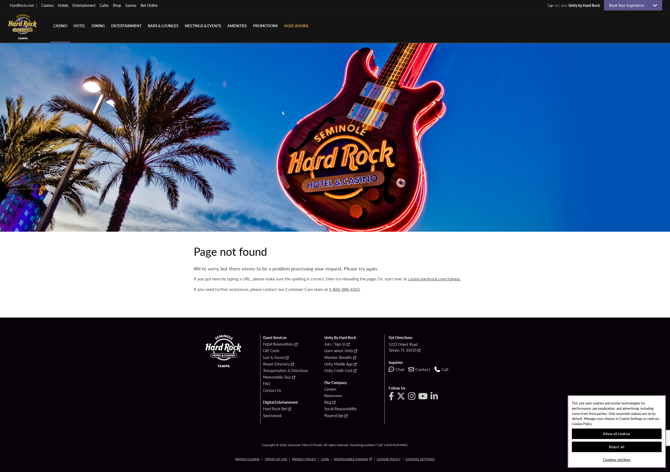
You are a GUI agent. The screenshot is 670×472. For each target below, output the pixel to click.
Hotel (79, 25)
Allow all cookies (616, 433)
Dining (98, 25)
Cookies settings (420, 459)
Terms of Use (276, 459)
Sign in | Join (574, 5)
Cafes (104, 5)
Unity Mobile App (338, 364)
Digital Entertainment (280, 402)
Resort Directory (276, 364)
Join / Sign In (334, 344)
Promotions (265, 25)
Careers (330, 389)
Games (130, 5)
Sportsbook (272, 415)
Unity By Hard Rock (340, 337)
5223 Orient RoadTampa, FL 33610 (403, 347)
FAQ (266, 383)
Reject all (616, 446)
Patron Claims (247, 459)
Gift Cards (271, 350)
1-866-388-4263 (344, 289)
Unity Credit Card (338, 370)
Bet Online (149, 5)
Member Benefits (338, 357)
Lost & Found (273, 357)
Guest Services (275, 337)
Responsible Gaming (351, 459)
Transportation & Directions (285, 370)
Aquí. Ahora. (296, 25)
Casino (60, 25)
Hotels (63, 5)
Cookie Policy (388, 459)
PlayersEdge (333, 415)
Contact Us (272, 390)
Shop (117, 5)
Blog (327, 402)
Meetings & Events (203, 25)
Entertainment (84, 5)
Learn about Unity (338, 350)
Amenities (237, 25)
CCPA (325, 459)
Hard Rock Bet (275, 409)
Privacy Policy (304, 459)
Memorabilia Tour (277, 377)
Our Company (335, 382)
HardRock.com (23, 5)
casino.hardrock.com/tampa (434, 279)
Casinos (47, 5)
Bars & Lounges (163, 25)
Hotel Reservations (278, 344)
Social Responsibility (340, 409)
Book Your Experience (628, 5)
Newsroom (333, 395)
